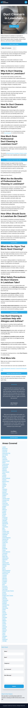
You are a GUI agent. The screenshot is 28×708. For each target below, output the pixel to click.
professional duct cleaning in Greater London (16, 153)
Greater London (6, 461)
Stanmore (4, 629)
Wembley (4, 603)
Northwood (4, 639)
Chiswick (4, 576)
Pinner (3, 634)
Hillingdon (4, 636)
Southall (4, 623)
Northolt (4, 628)
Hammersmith (5, 562)
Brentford (4, 593)
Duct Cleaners (7, 133)
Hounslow (4, 614)
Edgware (4, 620)
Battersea (4, 509)
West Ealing (5, 608)
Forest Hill (18, 368)
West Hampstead (6, 570)
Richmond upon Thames (8, 590)
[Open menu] (26, 2)
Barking (4, 512)
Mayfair (4, 507)
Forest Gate (5, 503)
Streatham (4, 489)
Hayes (3, 633)
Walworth (4, 468)
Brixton (4, 473)
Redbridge (4, 548)
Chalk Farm (5, 542)
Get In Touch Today (14, 44)
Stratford (4, 495)
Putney (4, 550)
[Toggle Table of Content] (13, 48)
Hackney (4, 501)
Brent (3, 584)
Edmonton (4, 579)
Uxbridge (4, 640)
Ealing (3, 611)
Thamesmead (5, 504)
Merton (4, 529)
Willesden (4, 578)
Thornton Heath (6, 498)
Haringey (4, 565)
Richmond (4, 586)
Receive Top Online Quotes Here (14, 373)
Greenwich (12, 368)
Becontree (4, 554)
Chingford (4, 581)
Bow (3, 487)
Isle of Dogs (5, 454)
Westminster (5, 493)
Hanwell (4, 612)
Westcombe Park (6, 453)
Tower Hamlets (5, 472)
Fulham (4, 543)
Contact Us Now (14, 312)
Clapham (4, 484)
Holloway (4, 536)
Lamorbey (4, 490)
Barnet (3, 615)
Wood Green (5, 573)
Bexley (4, 515)
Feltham (4, 631)
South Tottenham (6, 551)
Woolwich (4, 470)
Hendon (4, 592)
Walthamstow (5, 558)
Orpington (4, 520)
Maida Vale (5, 556)
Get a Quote (13, 26)
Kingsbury (4, 601)
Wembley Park (5, 604)
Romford (4, 583)
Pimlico (4, 497)
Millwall (4, 456)
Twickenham (5, 600)
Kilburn (4, 561)
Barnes (4, 568)
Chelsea (4, 514)
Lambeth (4, 475)
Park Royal (4, 589)
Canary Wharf (5, 464)
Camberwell (5, 467)
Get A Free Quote (14, 437)
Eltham (4, 462)
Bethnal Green (5, 481)
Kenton (4, 619)
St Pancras (4, 517)
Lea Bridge (4, 518)
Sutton (3, 567)
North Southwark (6, 478)
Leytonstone (5, 526)
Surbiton (4, 597)
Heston (4, 622)
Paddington (5, 534)
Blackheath (7, 368)
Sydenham (4, 459)
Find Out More (14, 242)
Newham (4, 492)
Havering (4, 606)
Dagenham (4, 559)
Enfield (4, 609)
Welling (4, 486)
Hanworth (4, 626)
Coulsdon (4, 575)
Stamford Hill (5, 539)
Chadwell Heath (6, 572)
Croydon (4, 511)
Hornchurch (5, 587)
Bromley (4, 476)
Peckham (4, 457)
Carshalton (4, 553)
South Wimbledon (6, 537)
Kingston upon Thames (7, 595)
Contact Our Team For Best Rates (14, 159)
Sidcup (4, 482)
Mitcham (4, 525)
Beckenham (5, 465)
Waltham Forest (6, 564)
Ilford (3, 528)
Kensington (5, 540)
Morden (4, 547)
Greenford (4, 617)
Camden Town (5, 531)
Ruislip (4, 637)
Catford (2, 368)
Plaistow (4, 479)
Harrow (4, 625)
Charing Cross (5, 500)
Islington (4, 506)
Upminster (4, 598)
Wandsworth (5, 523)
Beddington (5, 522)
